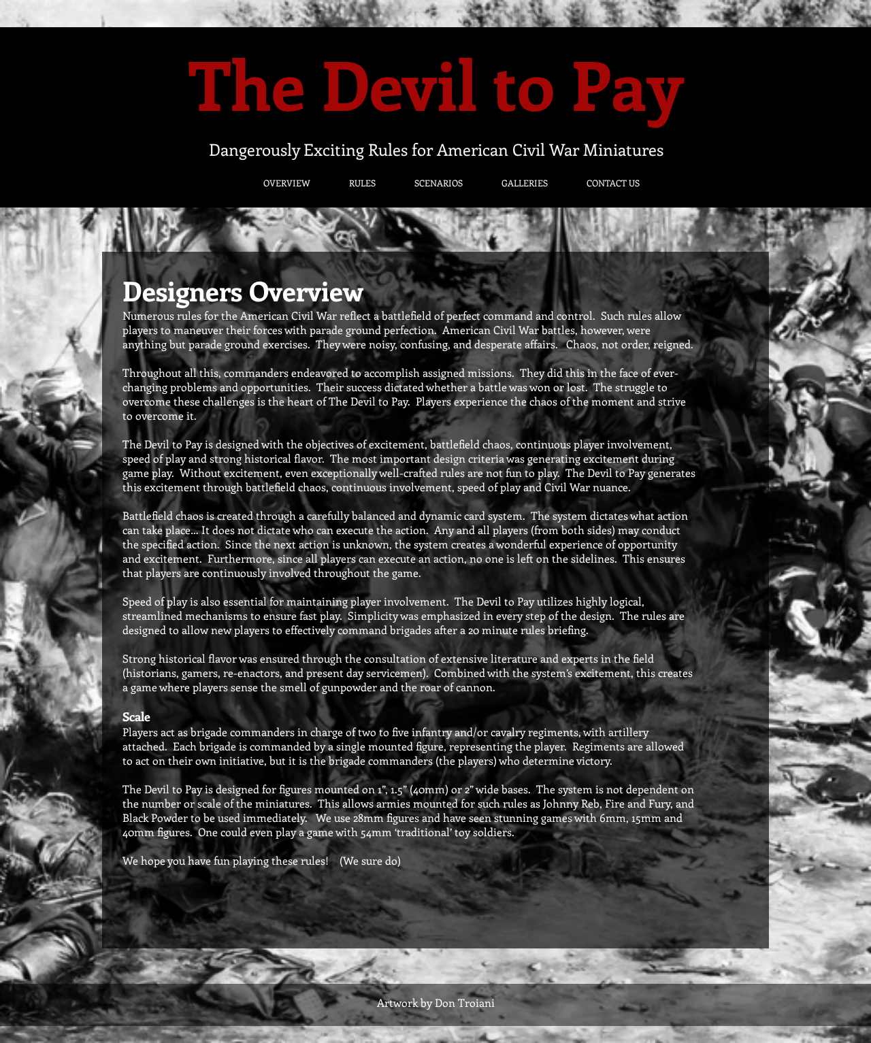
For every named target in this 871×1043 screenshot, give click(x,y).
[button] (275, 182)
